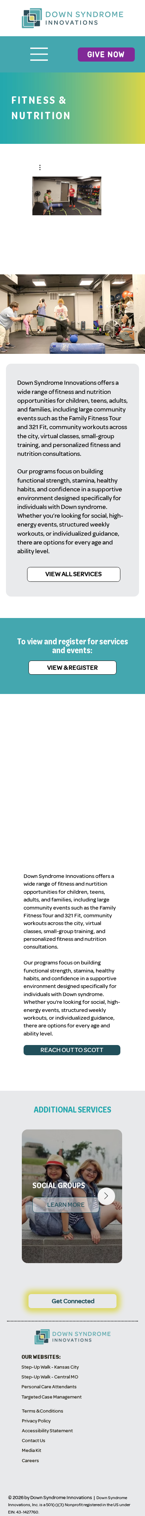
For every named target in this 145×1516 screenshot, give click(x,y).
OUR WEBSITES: (41, 1357)
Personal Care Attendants (49, 1387)
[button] (43, 167)
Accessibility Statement (47, 1431)
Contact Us (33, 1441)
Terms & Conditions (42, 1411)
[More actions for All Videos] (43, 167)
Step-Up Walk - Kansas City (50, 1367)
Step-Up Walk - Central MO (49, 1377)
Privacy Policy (36, 1421)
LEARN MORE (65, 1205)
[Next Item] (106, 1196)
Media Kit (31, 1450)
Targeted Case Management (51, 1397)
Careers (30, 1461)
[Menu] (40, 54)
